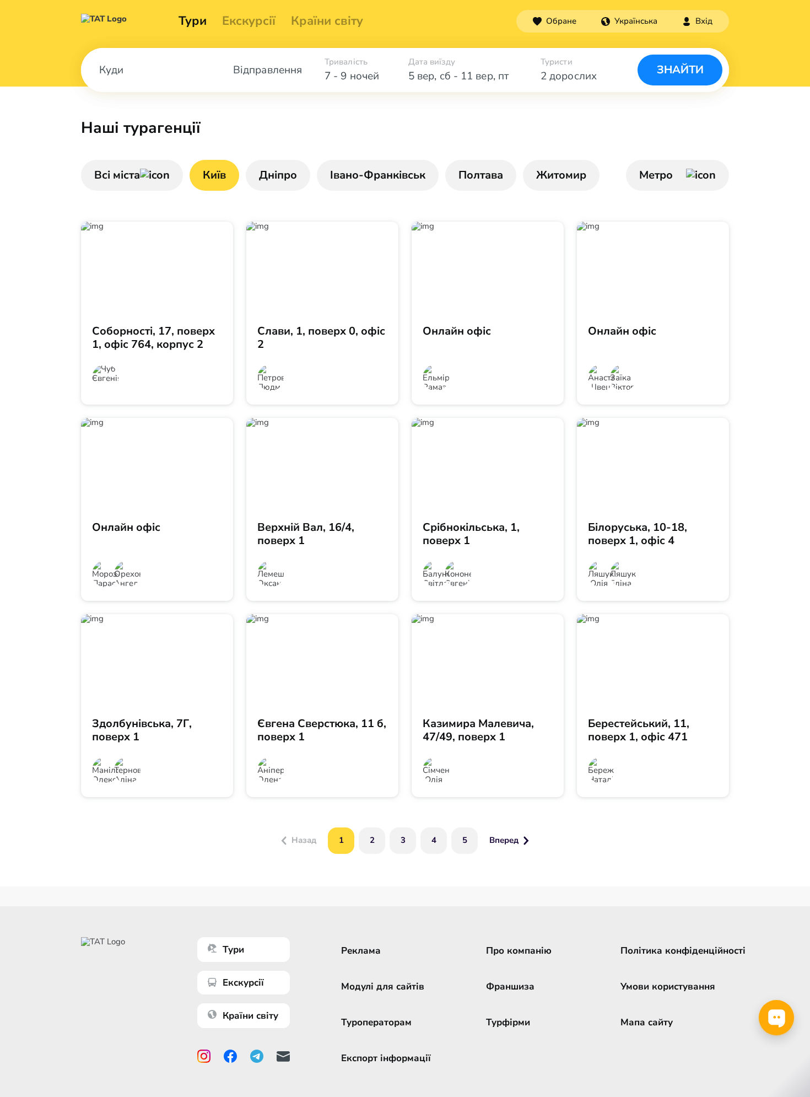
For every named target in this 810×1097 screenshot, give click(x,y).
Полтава (480, 175)
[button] (629, 21)
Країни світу (327, 21)
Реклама (361, 950)
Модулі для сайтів (382, 986)
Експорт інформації (386, 1058)
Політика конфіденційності (683, 950)
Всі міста (117, 175)
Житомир (561, 175)
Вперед (504, 840)
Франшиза (510, 986)
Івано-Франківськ (377, 175)
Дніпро (278, 175)
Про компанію (519, 950)
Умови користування (667, 986)
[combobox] (629, 21)
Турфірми (508, 1022)
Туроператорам (376, 1022)
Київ (214, 175)
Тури (193, 21)
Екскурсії (243, 982)
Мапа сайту (646, 1022)
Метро (656, 175)
